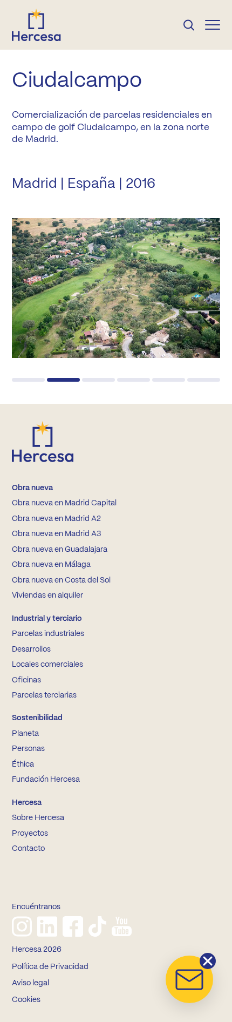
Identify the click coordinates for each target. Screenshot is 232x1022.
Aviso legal (30, 983)
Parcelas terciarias (44, 695)
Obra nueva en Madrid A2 (56, 519)
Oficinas (26, 680)
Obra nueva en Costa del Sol (61, 580)
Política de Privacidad (50, 967)
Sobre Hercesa (38, 818)
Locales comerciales (47, 664)
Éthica (23, 764)
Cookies (26, 1000)
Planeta (25, 733)
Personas (28, 749)
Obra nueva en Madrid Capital (64, 503)
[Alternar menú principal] (212, 25)
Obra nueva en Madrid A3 (56, 534)
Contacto (28, 848)
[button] (28, 380)
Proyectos (30, 833)
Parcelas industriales (48, 634)
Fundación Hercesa (46, 779)
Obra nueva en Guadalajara (59, 549)
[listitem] (22, 926)
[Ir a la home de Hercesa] (45, 25)
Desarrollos (31, 649)
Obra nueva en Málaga (51, 564)
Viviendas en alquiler (47, 595)
